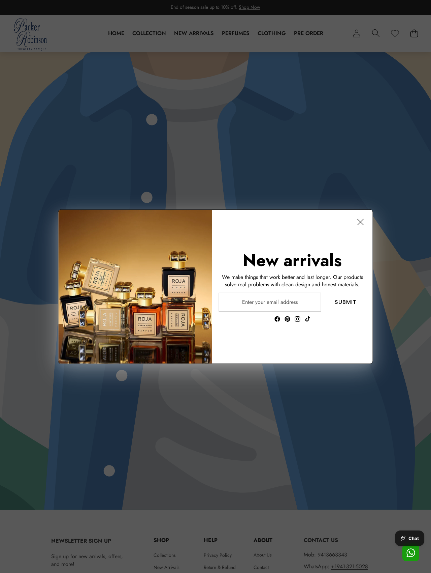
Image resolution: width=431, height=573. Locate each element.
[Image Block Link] (135, 286)
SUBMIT (346, 302)
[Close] (360, 221)
